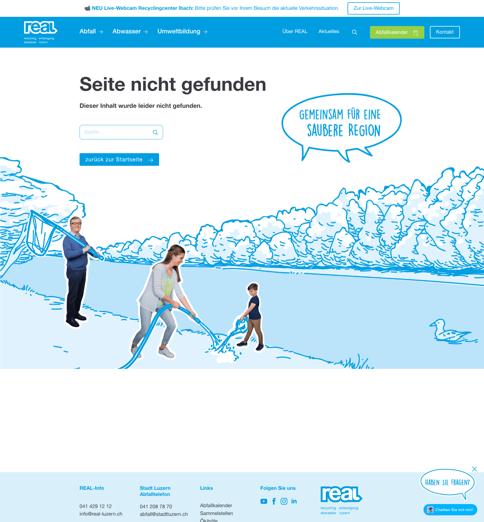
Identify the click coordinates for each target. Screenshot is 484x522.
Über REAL (294, 32)
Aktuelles (329, 32)
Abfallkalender (216, 506)
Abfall (88, 32)
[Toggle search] (354, 32)
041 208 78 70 (156, 507)
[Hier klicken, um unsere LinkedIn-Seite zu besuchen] (294, 501)
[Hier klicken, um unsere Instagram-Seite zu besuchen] (284, 501)
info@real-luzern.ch (101, 514)
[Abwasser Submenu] (144, 32)
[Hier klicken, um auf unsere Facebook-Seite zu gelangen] (274, 501)
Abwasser (127, 32)
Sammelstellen (216, 514)
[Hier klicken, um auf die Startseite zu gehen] (41, 32)
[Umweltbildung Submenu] (203, 32)
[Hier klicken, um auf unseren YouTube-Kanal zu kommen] (263, 501)
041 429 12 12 (96, 507)
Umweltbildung (178, 32)
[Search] (155, 132)
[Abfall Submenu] (99, 32)
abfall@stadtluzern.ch (164, 515)
